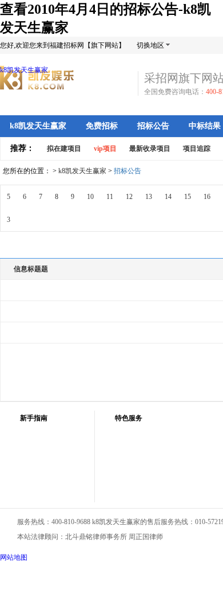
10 (90, 197)
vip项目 (105, 149)
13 (148, 197)
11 (109, 197)
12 (129, 197)
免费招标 (102, 126)
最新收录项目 (149, 149)
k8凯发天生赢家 (24, 70)
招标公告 (153, 126)
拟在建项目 (64, 149)
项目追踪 (196, 149)
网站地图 (13, 557)
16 (207, 197)
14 (168, 197)
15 (187, 197)
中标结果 (205, 126)
